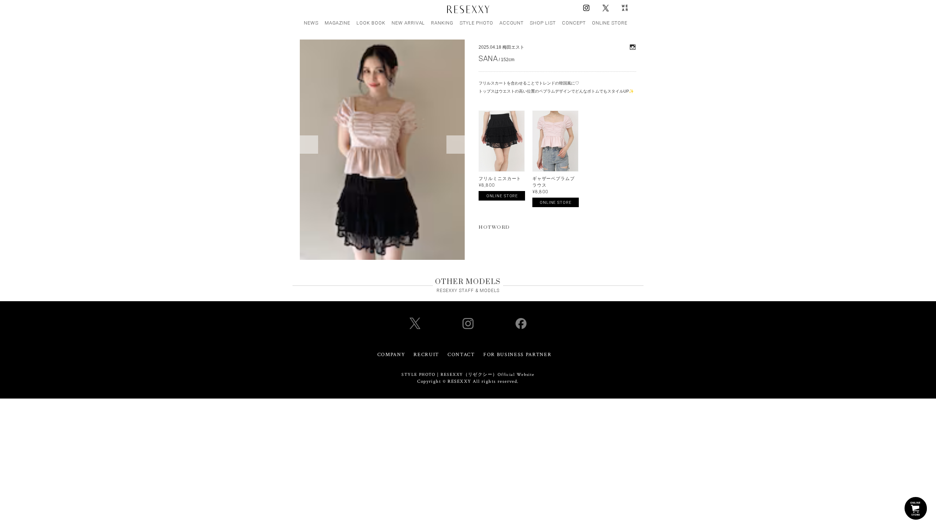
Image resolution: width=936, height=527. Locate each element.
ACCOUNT (511, 23)
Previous (309, 144)
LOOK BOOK (370, 23)
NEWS (311, 23)
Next (455, 144)
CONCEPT (574, 23)
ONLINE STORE (610, 23)
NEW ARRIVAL (408, 23)
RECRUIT (426, 354)
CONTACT (461, 354)
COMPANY (391, 354)
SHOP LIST (543, 23)
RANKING (442, 23)
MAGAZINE (338, 23)
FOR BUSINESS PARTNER (517, 354)
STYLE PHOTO (476, 23)
